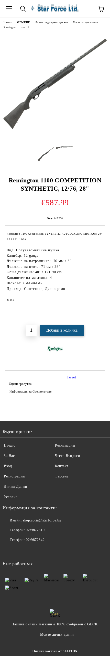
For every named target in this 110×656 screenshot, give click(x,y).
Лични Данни (15, 487)
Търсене (62, 476)
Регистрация (14, 476)
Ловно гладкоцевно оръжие (51, 22)
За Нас (9, 456)
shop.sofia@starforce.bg (42, 520)
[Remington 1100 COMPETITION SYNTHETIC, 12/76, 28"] (55, 138)
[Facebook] (9, 550)
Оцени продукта (20, 384)
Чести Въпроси (67, 456)
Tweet (71, 377)
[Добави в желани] (101, 317)
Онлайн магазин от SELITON (55, 651)
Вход (8, 466)
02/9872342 (35, 540)
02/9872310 (35, 530)
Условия (10, 497)
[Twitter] (20, 550)
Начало (8, 22)
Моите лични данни (57, 634)
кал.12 (25, 27)
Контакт (61, 466)
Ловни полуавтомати (85, 22)
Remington (10, 27)
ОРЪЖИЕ (23, 22)
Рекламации (65, 445)
